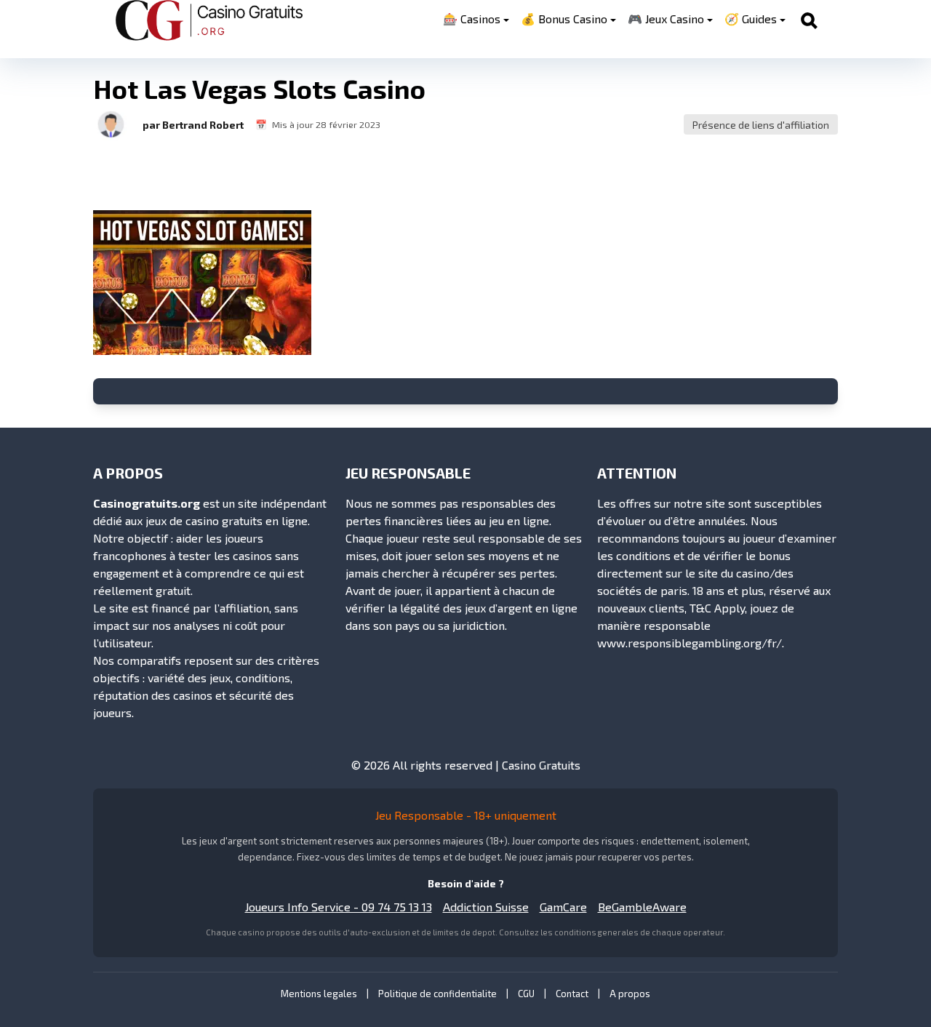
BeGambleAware (642, 907)
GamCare (563, 907)
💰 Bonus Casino (564, 18)
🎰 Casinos (471, 18)
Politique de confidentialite (437, 993)
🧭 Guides (750, 18)
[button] (110, 124)
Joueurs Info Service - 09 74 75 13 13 (338, 907)
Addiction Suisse (486, 907)
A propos (630, 993)
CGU (526, 993)
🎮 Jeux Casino (666, 18)
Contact (572, 993)
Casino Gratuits (541, 765)
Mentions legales (319, 993)
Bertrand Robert (203, 125)
